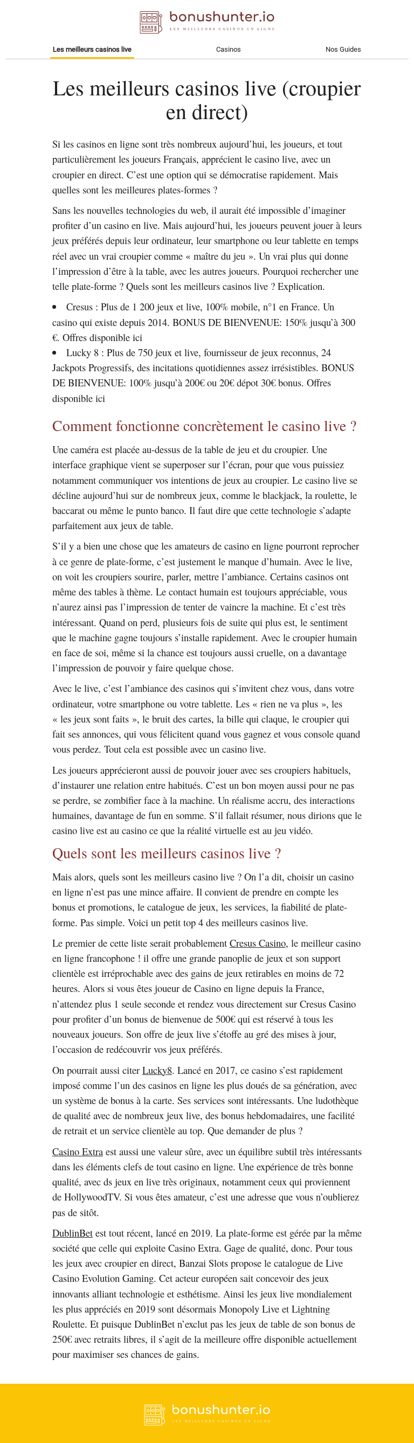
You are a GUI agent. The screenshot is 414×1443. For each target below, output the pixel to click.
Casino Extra (77, 1151)
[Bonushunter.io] (207, 1423)
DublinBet (72, 1232)
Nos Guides (343, 49)
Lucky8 (157, 1070)
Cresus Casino (258, 942)
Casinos (228, 49)
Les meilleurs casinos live (92, 49)
